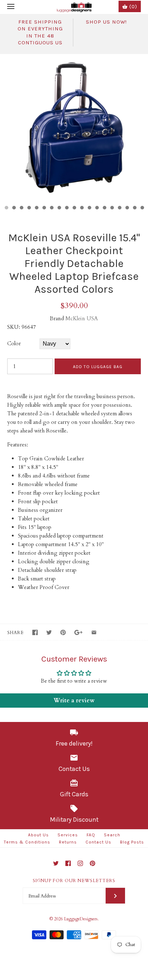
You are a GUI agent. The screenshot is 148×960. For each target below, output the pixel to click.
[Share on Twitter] (49, 632)
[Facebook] (68, 863)
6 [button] (43, 208)
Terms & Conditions (27, 842)
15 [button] (111, 208)
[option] (74, 127)
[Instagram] (80, 863)
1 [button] (6, 208)
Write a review (74, 700)
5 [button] (36, 208)
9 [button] (66, 208)
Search (112, 834)
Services (67, 834)
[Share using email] (94, 632)
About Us (38, 834)
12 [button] (89, 208)
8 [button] (59, 208)
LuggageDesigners (81, 919)
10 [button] (74, 208)
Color (14, 343)
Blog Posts (132, 842)
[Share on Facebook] (35, 632)
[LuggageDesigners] (74, 7)
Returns (68, 842)
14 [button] (104, 208)
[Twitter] (56, 863)
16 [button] (119, 208)
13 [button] (96, 208)
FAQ (91, 834)
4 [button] (28, 208)
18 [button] (134, 208)
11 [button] (81, 208)
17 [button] (126, 208)
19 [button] (141, 208)
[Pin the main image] (63, 632)
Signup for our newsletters (74, 881)
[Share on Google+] (78, 632)
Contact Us (98, 842)
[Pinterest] (92, 863)
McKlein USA (81, 318)
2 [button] (13, 208)
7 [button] (51, 208)
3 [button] (21, 208)
